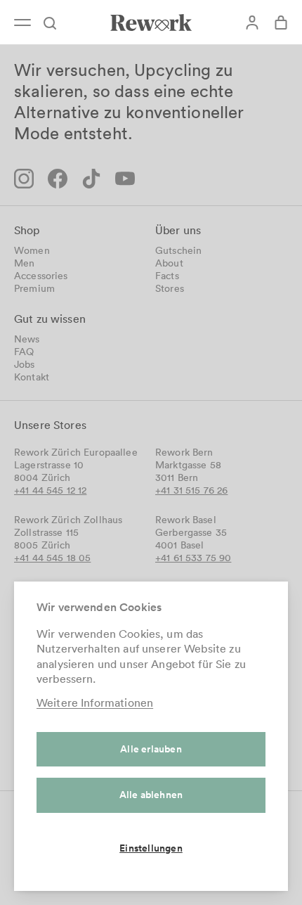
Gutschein (178, 250)
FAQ (24, 351)
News (27, 339)
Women (32, 250)
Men (24, 263)
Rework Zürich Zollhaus (68, 519)
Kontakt (31, 377)
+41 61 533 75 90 (193, 557)
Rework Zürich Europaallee (76, 452)
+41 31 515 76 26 (191, 490)
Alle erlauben (151, 749)
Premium (34, 288)
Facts (167, 275)
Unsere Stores (50, 425)
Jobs (24, 364)
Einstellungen (151, 848)
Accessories (41, 275)
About (169, 263)
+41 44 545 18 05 (52, 557)
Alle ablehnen (151, 795)
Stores (169, 288)
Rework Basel (185, 519)
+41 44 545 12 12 (50, 490)
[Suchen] (56, 22)
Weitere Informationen (95, 702)
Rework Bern (184, 452)
